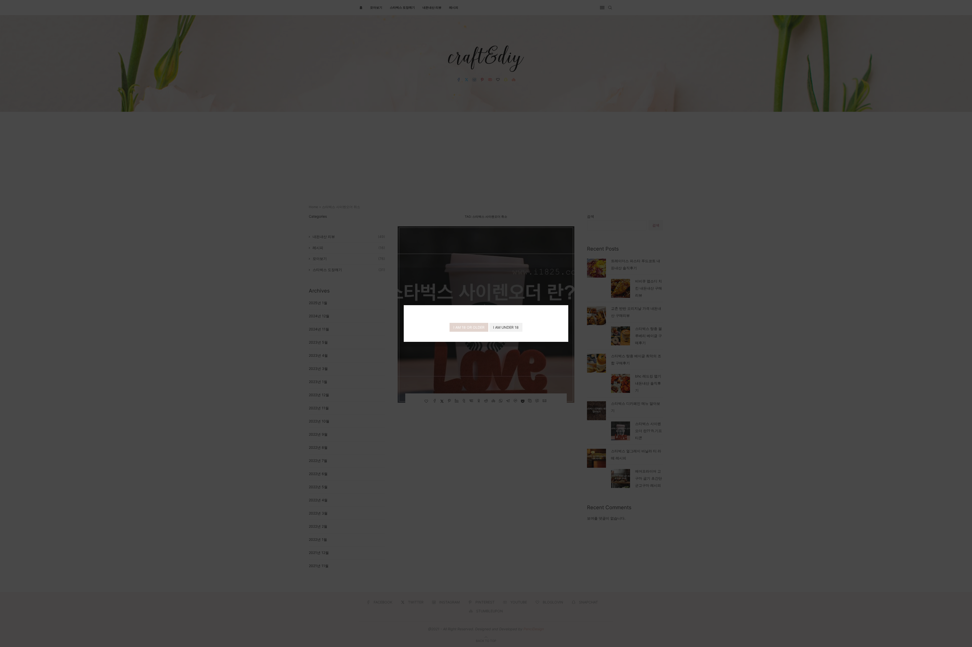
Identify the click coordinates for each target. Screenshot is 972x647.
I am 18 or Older (468, 327)
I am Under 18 (506, 327)
